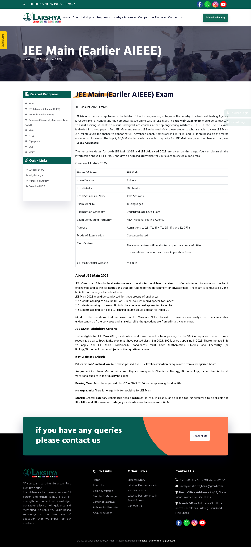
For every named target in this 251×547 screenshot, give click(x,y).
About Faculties (102, 513)
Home (66, 17)
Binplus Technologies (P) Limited (157, 541)
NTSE (31, 136)
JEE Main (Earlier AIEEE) (41, 115)
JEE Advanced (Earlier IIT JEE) (44, 109)
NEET (31, 104)
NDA (31, 130)
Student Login (239, 113)
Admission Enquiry (38, 181)
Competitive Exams (150, 17)
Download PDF (36, 186)
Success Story (36, 170)
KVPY (32, 152)
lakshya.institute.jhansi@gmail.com (201, 486)
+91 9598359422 (64, 4)
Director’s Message (105, 496)
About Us (99, 485)
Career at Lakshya (104, 502)
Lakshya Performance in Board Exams (142, 498)
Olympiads (34, 141)
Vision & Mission (103, 491)
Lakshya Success (123, 17)
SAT (31, 147)
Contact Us (175, 17)
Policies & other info (105, 507)
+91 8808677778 (37, 4)
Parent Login (238, 122)
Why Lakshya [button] (35, 175)
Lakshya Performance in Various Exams (142, 488)
